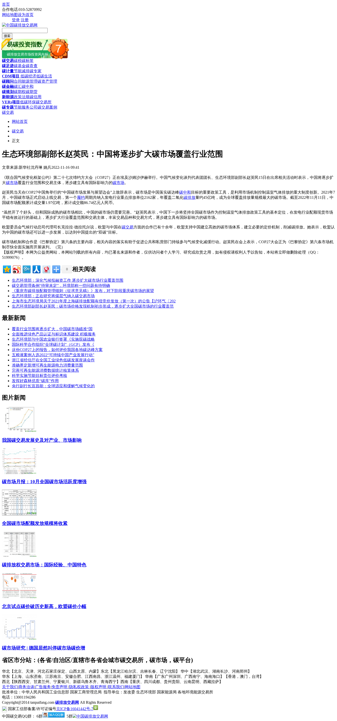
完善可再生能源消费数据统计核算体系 (45, 370)
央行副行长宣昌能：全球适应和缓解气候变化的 (53, 386)
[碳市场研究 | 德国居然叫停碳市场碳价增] (19, 639)
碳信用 (35, 97)
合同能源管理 (25, 81)
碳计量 (8, 71)
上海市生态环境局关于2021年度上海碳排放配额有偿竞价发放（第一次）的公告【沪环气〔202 (94, 301)
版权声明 (99, 687)
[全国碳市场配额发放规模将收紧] (19, 514)
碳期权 (20, 92)
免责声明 (60, 687)
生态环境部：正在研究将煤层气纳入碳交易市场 (53, 296)
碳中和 (28, 86)
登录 (16, 20)
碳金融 (8, 86)
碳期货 (31, 92)
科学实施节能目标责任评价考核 (39, 375)
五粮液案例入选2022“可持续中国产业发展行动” (53, 355)
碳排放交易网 (67, 702)
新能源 (8, 97)
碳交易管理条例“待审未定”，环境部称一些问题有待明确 (61, 285)
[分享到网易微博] (46, 268)
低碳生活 (44, 76)
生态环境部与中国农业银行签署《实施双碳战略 (53, 339)
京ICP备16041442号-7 (74, 709)
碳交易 (8, 60)
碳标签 (28, 60)
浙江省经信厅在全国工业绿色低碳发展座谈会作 (53, 360)
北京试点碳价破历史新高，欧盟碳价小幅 (44, 606)
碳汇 (18, 86)
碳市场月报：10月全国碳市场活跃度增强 (44, 481)
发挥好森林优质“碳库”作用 (35, 381)
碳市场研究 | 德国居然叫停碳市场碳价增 (43, 647)
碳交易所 (44, 102)
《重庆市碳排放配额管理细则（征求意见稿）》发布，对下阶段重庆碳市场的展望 (83, 291)
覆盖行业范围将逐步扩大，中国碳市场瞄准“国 (52, 329)
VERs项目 (11, 102)
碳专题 (8, 107)
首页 (6, 4)
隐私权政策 (79, 687)
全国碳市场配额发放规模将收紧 (35, 523)
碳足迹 (8, 66)
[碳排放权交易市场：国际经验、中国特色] (19, 556)
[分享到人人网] (36, 268)
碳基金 (20, 66)
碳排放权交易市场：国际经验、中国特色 (44, 564)
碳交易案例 (47, 107)
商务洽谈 (26, 687)
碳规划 (8, 92)
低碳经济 (27, 76)
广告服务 (43, 687)
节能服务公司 (25, 107)
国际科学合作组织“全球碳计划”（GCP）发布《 (53, 344)
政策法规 (22, 97)
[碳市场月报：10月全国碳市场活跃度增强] (19, 473)
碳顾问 (8, 81)
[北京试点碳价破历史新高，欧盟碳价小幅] (19, 597)
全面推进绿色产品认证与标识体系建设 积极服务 (54, 334)
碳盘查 (31, 66)
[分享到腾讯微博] (26, 268)
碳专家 (35, 71)
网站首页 (20, 121)
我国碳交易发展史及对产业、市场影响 (42, 440)
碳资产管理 (47, 81)
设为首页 (26, 15)
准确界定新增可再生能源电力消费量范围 (47, 365)
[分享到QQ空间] (6, 268)
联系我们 (116, 687)
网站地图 (10, 15)
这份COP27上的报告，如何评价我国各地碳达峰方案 (57, 350)
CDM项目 (10, 76)
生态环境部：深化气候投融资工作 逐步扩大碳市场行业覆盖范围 (67, 280)
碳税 (18, 60)
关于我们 (10, 687)
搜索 (7, 36)
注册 (25, 20)
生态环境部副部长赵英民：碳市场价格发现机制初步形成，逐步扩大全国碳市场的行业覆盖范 (93, 306)
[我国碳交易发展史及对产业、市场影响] (19, 431)
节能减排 (22, 71)
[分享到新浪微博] (16, 268)
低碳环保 (28, 102)
